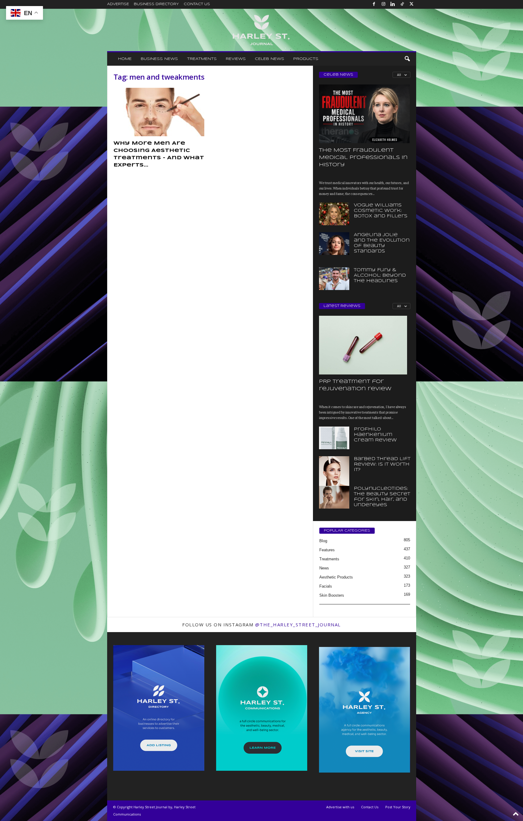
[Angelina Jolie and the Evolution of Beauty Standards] (334, 243)
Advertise (118, 4)
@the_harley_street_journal (298, 625)
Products (305, 59)
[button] (407, 59)
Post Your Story (397, 807)
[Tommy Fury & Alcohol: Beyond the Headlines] (334, 278)
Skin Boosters (331, 595)
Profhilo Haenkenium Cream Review (375, 434)
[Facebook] (374, 4)
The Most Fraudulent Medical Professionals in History (363, 157)
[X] (411, 4)
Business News (159, 59)
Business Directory (156, 4)
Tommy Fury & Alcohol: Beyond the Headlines (380, 275)
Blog (323, 541)
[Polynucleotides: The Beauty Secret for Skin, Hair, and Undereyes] (334, 497)
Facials (325, 586)
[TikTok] (402, 4)
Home (125, 59)
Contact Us (197, 4)
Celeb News (269, 59)
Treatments (202, 59)
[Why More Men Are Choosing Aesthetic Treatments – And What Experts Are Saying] (158, 112)
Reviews (236, 59)
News (324, 568)
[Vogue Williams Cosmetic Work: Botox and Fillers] (334, 214)
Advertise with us (340, 807)
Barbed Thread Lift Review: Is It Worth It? (382, 464)
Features (327, 550)
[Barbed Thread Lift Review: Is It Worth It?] (334, 479)
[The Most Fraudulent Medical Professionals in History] (364, 113)
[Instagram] (383, 4)
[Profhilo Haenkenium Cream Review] (334, 438)
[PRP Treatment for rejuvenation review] (364, 345)
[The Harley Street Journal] (261, 30)
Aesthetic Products (336, 577)
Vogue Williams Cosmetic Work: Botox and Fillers (380, 210)
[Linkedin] (392, 4)
